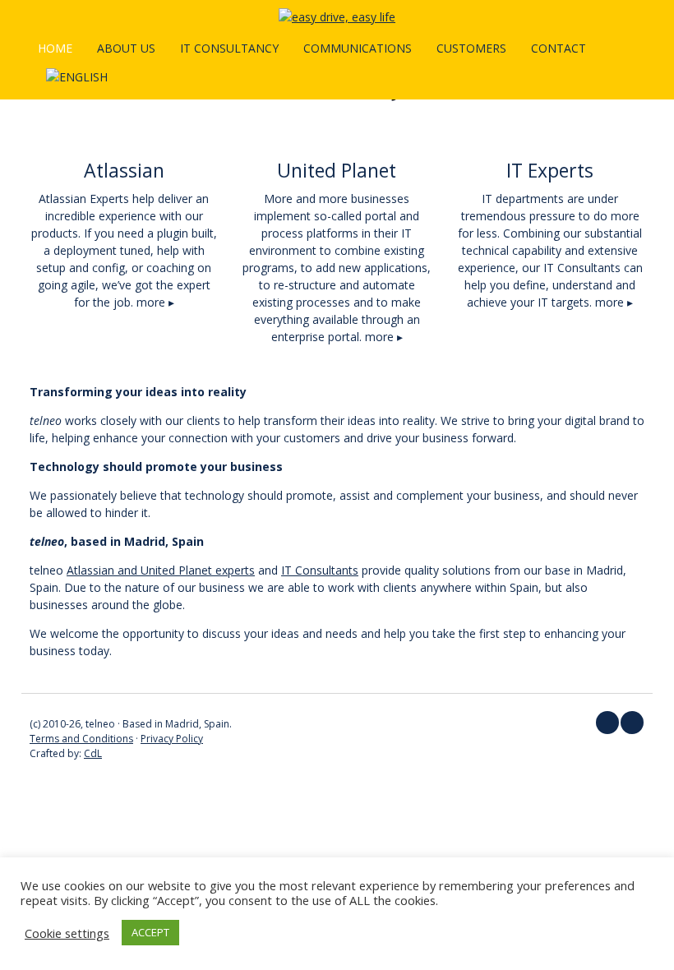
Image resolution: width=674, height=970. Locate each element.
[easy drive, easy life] (337, 17)
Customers (471, 48)
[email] (632, 722)
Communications (357, 48)
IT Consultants (319, 570)
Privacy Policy (172, 739)
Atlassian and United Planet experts (161, 570)
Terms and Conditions (81, 739)
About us (126, 48)
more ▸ (155, 302)
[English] (77, 76)
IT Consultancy (229, 48)
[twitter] (607, 722)
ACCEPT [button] (150, 932)
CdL (93, 753)
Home (55, 48)
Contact (558, 48)
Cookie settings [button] (67, 933)
